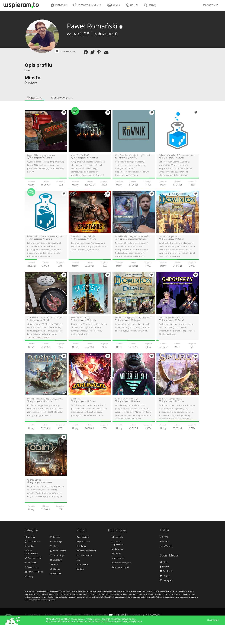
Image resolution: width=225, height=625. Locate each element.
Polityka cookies (84, 555)
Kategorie (60, 5)
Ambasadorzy (118, 558)
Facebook (167, 571)
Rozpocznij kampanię (89, 5)
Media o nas (117, 549)
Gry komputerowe (31, 552)
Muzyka (31, 537)
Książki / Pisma (33, 541)
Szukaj (152, 5)
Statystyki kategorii (120, 567)
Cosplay (56, 537)
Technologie (58, 555)
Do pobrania (82, 564)
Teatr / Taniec (59, 550)
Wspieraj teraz (83, 541)
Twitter (165, 575)
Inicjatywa (32, 562)
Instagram (167, 580)
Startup (56, 569)
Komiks (30, 546)
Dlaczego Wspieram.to (118, 543)
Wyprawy (57, 559)
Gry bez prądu (34, 558)
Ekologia (56, 573)
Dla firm (164, 537)
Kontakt (80, 569)
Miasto (32, 77)
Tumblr (165, 566)
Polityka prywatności (86, 550)
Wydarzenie (32, 567)
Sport (56, 564)
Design (30, 576)
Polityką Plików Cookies (123, 618)
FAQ (78, 559)
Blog (165, 562)
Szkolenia (164, 541)
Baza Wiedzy (166, 546)
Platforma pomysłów (121, 562)
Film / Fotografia (35, 571)
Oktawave (152, 615)
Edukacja (57, 541)
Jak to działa (117, 537)
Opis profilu (38, 65)
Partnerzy (116, 553)
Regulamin (81, 546)
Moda (55, 546)
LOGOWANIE (211, 5)
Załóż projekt (82, 537)
